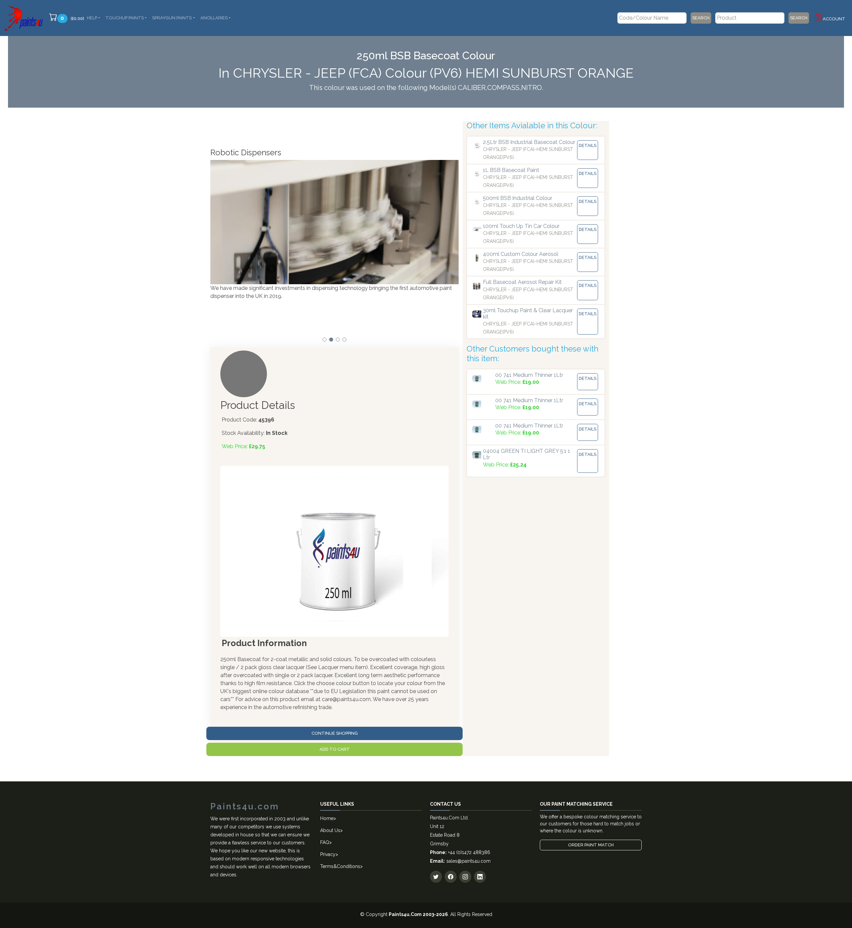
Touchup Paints (125, 17)
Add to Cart (335, 749)
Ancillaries (214, 17)
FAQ (324, 842)
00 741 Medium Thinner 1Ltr (529, 375)
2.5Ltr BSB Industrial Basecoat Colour (529, 142)
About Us (330, 830)
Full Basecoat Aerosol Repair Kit (522, 282)
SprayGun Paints (172, 17)
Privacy (327, 854)
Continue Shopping (335, 733)
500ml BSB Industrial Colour (517, 198)
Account (834, 18)
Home (326, 818)
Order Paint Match (591, 844)
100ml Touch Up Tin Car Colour (521, 226)
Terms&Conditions (340, 866)
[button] (324, 340)
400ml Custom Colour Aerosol (520, 254)
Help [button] (92, 17)
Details (587, 145)
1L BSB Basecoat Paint (511, 170)
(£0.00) (72, 18)
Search (701, 17)
